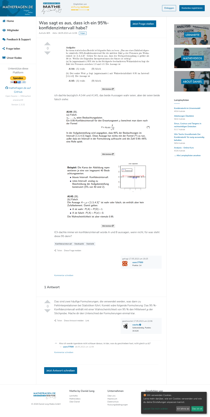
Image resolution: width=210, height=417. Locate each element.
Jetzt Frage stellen (105, 55)
